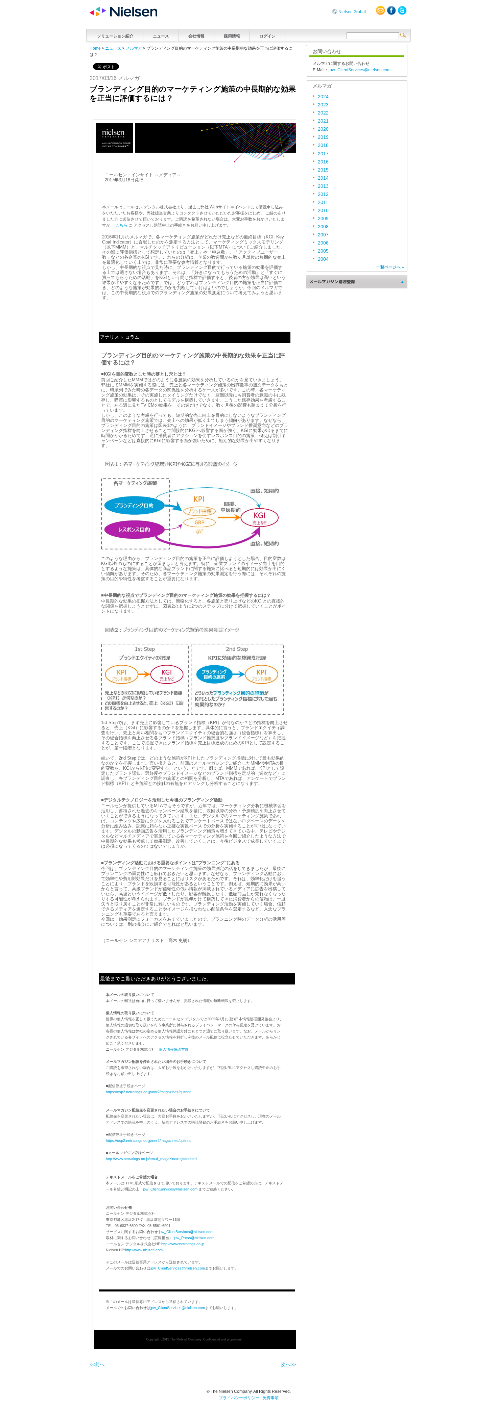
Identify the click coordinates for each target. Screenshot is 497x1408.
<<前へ (97, 1364)
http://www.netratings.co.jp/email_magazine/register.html (151, 1159)
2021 (323, 121)
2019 (323, 137)
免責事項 (270, 1398)
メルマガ (134, 48)
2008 (323, 226)
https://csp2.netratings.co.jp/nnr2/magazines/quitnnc (148, 1092)
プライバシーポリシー (239, 1398)
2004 (323, 259)
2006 (323, 243)
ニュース (161, 36)
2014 (323, 178)
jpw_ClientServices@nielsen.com (170, 1189)
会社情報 (196, 36)
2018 (323, 145)
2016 (323, 161)
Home (95, 48)
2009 (323, 218)
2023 (323, 104)
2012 (323, 194)
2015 (323, 170)
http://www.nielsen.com (144, 1250)
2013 (323, 186)
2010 (323, 210)
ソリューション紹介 (115, 36)
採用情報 (232, 36)
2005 (323, 251)
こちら (121, 225)
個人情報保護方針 (174, 1049)
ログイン (267, 36)
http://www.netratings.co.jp (182, 1244)
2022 (323, 113)
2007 (323, 234)
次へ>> (288, 1364)
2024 (323, 96)
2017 (323, 153)
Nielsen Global (352, 11)
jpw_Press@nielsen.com (194, 1238)
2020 (323, 129)
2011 (323, 202)
